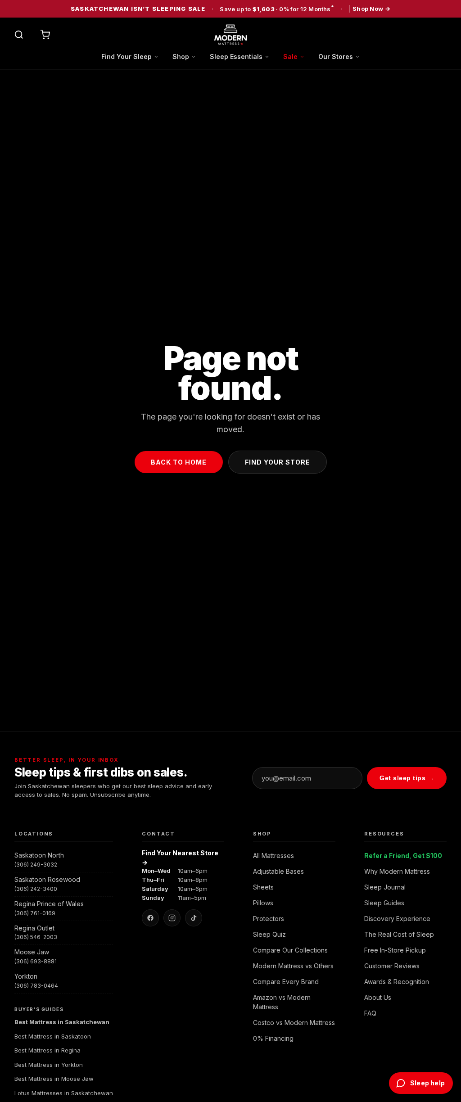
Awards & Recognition (396, 981)
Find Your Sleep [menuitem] (126, 56)
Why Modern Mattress (397, 871)
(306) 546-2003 (35, 937)
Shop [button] (262, 834)
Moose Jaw (31, 952)
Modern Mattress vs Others (293, 966)
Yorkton (25, 976)
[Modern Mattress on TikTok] (193, 917)
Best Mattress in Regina (47, 1050)
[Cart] (45, 35)
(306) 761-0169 (34, 913)
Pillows (263, 903)
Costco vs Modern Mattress (294, 1022)
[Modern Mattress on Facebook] (150, 917)
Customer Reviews (392, 966)
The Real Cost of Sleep (399, 934)
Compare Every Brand (286, 981)
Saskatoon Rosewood (47, 879)
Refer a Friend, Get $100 (403, 855)
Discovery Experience (397, 918)
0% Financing (273, 1038)
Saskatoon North (39, 855)
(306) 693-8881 (35, 961)
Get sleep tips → (407, 777)
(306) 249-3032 (35, 864)
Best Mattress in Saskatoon (52, 1036)
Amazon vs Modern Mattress (282, 1002)
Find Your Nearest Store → (180, 857)
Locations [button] (33, 834)
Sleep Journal (385, 887)
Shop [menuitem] (180, 56)
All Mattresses (273, 855)
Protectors (268, 918)
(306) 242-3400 (35, 888)
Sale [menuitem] (290, 56)
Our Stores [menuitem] (335, 56)
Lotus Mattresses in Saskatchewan (63, 1093)
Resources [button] (384, 834)
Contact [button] (158, 834)
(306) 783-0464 (36, 985)
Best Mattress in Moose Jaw (54, 1078)
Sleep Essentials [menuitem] (236, 56)
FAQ (370, 1013)
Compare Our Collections (290, 950)
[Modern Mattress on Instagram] (172, 917)
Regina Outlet (34, 928)
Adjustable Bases (278, 871)
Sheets (263, 887)
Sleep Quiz (269, 934)
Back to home (179, 462)
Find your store (277, 462)
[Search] (19, 35)
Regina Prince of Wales (49, 904)
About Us (377, 997)
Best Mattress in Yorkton (48, 1064)
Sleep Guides (384, 903)
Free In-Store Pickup (395, 950)
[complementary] (230, 9)
